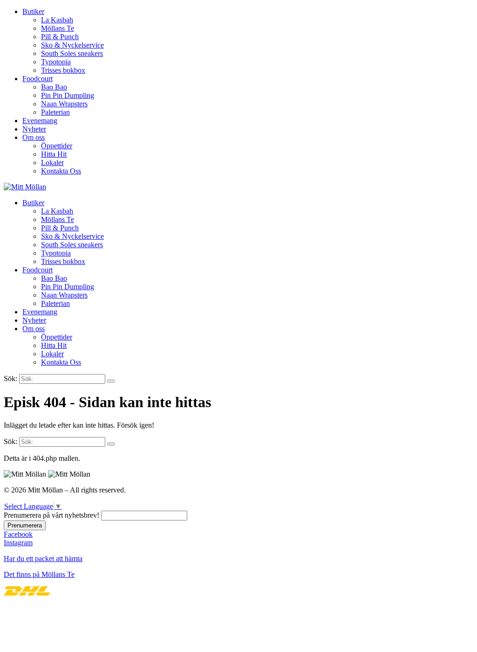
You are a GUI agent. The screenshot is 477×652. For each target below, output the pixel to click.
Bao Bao (54, 87)
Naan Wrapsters (64, 104)
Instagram (18, 543)
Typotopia (56, 62)
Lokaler (52, 162)
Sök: (10, 378)
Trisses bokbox (63, 70)
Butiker (33, 11)
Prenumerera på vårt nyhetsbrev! (51, 515)
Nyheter (34, 129)
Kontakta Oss (61, 171)
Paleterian (55, 112)
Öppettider (56, 146)
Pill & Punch (60, 37)
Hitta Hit (54, 154)
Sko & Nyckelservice (72, 45)
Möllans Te (57, 28)
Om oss (33, 137)
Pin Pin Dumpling (67, 95)
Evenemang (39, 121)
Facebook (18, 534)
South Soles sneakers (72, 53)
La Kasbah (57, 20)
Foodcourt (37, 79)
